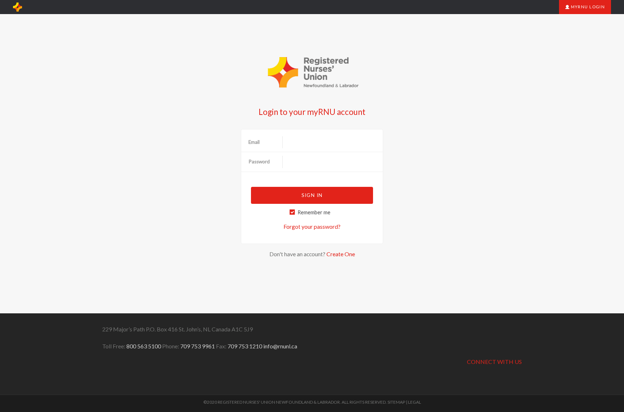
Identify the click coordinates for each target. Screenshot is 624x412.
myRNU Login (587, 6)
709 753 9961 (197, 346)
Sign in (312, 195)
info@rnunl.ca (280, 346)
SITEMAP (396, 402)
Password (259, 161)
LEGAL (414, 402)
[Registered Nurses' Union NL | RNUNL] (17, 7)
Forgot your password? (312, 226)
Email (254, 142)
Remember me (314, 212)
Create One (340, 253)
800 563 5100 (143, 346)
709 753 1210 (245, 346)
